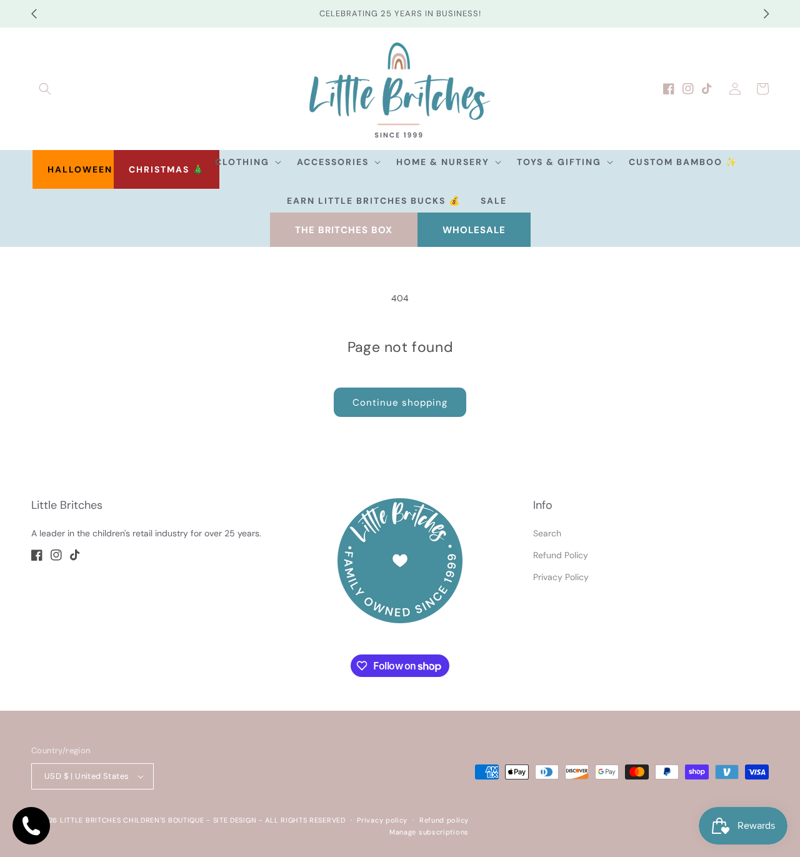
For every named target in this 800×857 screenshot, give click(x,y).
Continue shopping (400, 402)
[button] (45, 89)
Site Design (235, 820)
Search (547, 533)
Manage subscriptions (429, 832)
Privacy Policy (561, 577)
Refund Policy (560, 555)
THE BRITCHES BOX (343, 230)
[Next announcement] (766, 14)
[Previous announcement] (34, 14)
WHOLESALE (474, 230)
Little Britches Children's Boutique (132, 820)
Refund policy (444, 820)
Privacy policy (382, 820)
